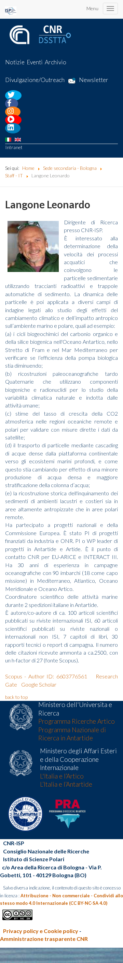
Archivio (55, 62)
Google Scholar (38, 684)
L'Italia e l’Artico (62, 776)
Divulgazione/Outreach (35, 80)
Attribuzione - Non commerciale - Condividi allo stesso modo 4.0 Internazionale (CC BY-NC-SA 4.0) (61, 899)
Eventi (35, 62)
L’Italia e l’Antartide (66, 784)
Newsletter (93, 80)
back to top (16, 697)
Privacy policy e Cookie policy (40, 931)
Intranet (14, 147)
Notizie (15, 62)
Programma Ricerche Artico (76, 721)
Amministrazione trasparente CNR (44, 938)
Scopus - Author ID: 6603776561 (46, 676)
